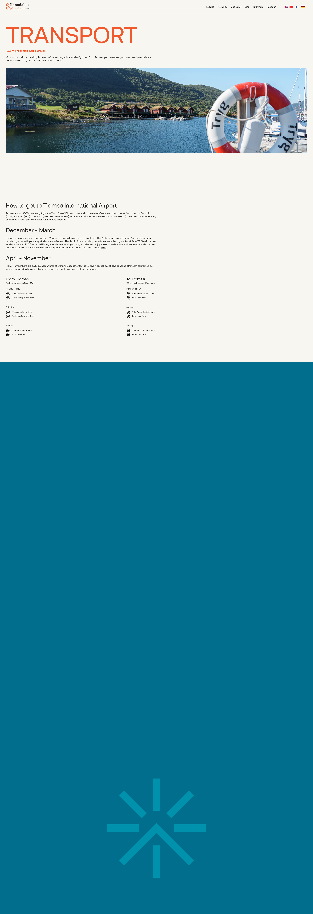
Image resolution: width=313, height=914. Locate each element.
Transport (271, 6)
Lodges (210, 6)
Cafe (247, 6)
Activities (223, 6)
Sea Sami (236, 6)
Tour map (258, 6)
